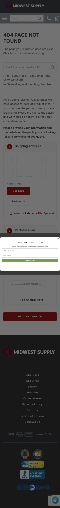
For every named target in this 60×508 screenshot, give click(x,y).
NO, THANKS (30, 265)
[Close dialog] (58, 239)
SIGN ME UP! (30, 260)
